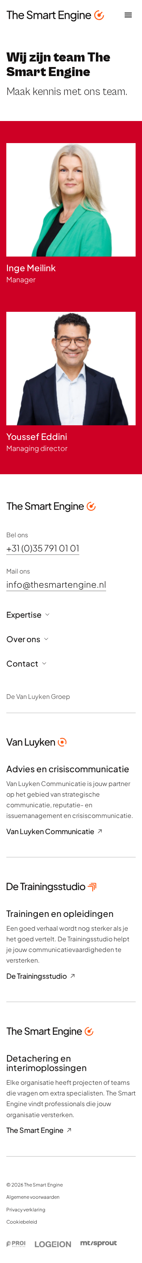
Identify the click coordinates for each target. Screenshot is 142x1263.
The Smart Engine (35, 1130)
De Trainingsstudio (36, 976)
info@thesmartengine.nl (56, 584)
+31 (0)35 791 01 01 (42, 548)
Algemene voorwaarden (33, 1197)
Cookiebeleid (21, 1222)
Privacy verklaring (25, 1210)
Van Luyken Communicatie (50, 831)
